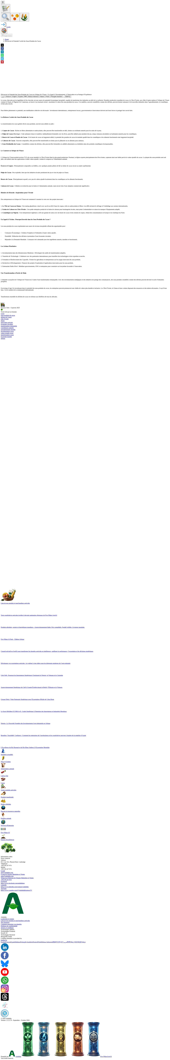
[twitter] (2, 45)
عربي (3, 96)
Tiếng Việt (73, 942)
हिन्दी (25, 96)
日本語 (78, 942)
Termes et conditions (7, 928)
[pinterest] (2, 62)
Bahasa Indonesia (33, 96)
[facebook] (2, 48)
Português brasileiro (56, 96)
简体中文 (67, 96)
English (14, 96)
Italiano (42, 96)
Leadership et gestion (7, 919)
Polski (47, 96)
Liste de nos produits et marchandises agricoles (15, 920)
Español (20, 96)
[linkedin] (2, 52)
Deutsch (8, 96)
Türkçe (83, 942)
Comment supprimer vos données (11, 924)
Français (8, 942)
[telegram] (2, 58)
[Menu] (3, 2)
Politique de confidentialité (9, 926)
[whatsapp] (2, 55)
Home (7, 39)
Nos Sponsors (5, 922)
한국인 (61, 942)
